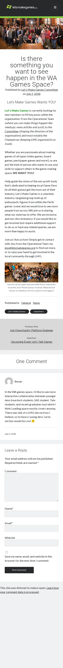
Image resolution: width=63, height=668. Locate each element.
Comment (11, 471)
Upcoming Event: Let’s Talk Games (31, 341)
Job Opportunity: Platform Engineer (31, 330)
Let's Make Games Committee (39, 89)
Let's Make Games (17, 311)
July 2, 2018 (33, 93)
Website (10, 537)
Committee (11, 131)
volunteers (39, 311)
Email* (9, 523)
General (26, 302)
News (36, 302)
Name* (9, 508)
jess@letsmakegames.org (20, 247)
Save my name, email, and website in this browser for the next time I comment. (28, 558)
